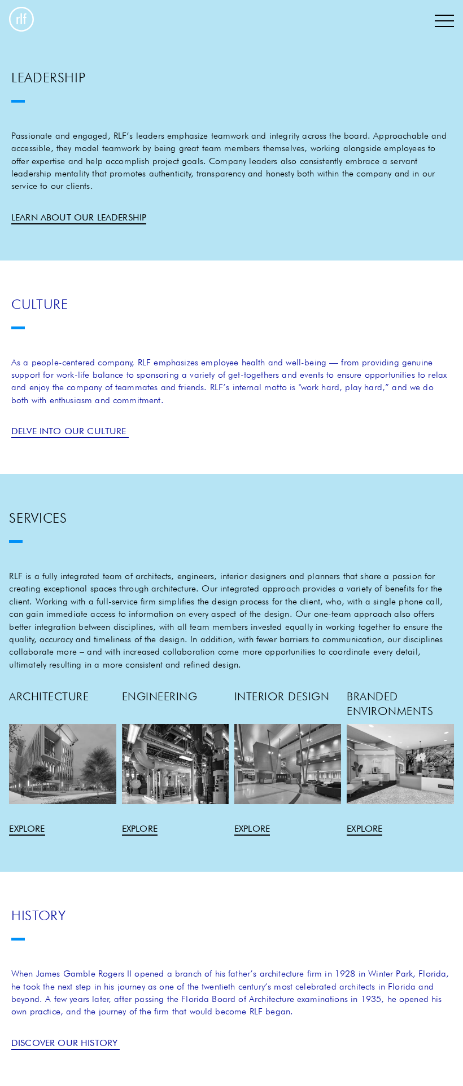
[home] (21, 20)
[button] (444, 21)
